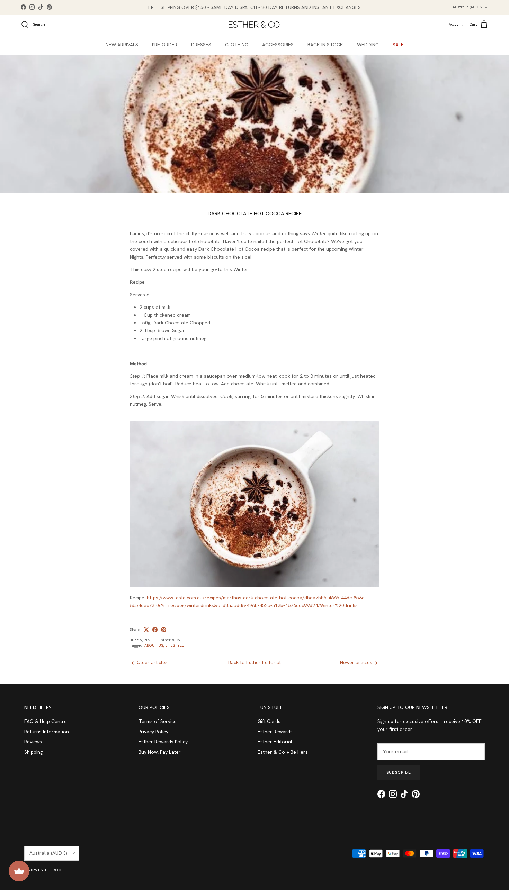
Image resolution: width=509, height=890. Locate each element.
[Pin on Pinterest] (163, 629)
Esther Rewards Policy (163, 741)
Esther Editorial (275, 741)
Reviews (33, 741)
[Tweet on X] (146, 629)
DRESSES (201, 45)
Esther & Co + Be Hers (283, 752)
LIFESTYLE (174, 645)
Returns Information (46, 731)
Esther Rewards (275, 731)
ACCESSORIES (278, 45)
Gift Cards (269, 721)
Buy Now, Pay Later (160, 752)
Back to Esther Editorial (254, 662)
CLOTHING (236, 45)
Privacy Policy (153, 731)
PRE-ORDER (164, 45)
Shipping (33, 752)
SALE (398, 45)
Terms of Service (158, 721)
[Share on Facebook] (155, 629)
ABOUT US (153, 645)
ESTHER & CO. (51, 870)
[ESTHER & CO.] (254, 24)
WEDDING (368, 45)
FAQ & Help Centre (45, 721)
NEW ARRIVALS (122, 45)
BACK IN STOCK (325, 45)
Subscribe (398, 772)
